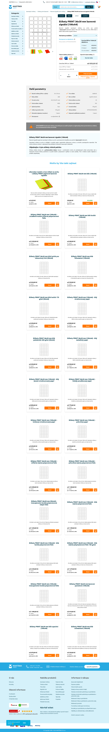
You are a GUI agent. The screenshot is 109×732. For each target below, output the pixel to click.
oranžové (85, 16)
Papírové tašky (59, 682)
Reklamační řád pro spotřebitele (79, 698)
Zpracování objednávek (77, 682)
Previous (27, 51)
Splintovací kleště (44, 699)
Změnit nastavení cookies (77, 715)
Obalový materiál (60, 684)
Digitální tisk (43, 689)
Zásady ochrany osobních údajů (79, 689)
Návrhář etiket (89, 58)
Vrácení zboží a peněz (76, 687)
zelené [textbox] (75, 35)
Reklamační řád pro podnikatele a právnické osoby (83, 701)
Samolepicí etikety (31, 11)
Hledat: (55, 7)
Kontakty (11, 684)
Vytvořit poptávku (92, 667)
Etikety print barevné (43, 11)
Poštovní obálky (60, 689)
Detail (49, 203)
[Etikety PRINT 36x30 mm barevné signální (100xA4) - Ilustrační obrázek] (40, 51)
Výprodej (58, 696)
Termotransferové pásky (46, 694)
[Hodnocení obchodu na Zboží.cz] (15, 712)
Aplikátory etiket (44, 696)
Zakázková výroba (60, 694)
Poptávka (58, 699)
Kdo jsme (11, 682)
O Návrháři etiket (13, 699)
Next (52, 51)
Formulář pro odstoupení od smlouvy (80, 706)
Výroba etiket (12, 696)
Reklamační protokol (76, 703)
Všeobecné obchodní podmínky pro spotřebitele (83, 691)
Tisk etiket (42, 687)
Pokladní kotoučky (44, 701)
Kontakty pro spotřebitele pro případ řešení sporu (83, 708)
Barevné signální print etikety (57, 11)
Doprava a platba (75, 684)
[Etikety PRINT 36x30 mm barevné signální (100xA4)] (40, 32)
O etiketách (12, 694)
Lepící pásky (59, 687)
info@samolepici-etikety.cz (77, 2)
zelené (76, 16)
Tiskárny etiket (44, 684)
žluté (69, 16)
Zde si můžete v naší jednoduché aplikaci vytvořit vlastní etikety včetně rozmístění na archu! (54, 712)
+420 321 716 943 (36, 666)
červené (61, 16)
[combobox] (85, 35)
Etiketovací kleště (44, 691)
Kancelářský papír (60, 691)
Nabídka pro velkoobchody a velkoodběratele (82, 710)
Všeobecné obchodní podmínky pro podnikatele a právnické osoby (83, 695)
